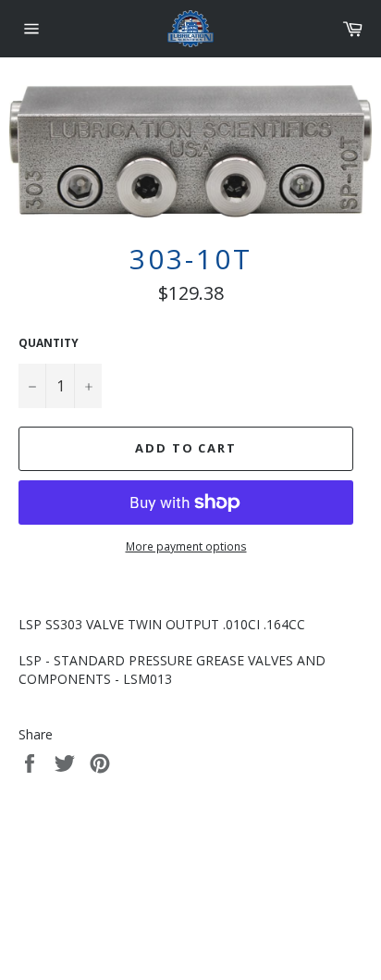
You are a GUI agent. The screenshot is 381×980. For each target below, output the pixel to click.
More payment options (186, 547)
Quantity (48, 343)
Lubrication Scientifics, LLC (125, 887)
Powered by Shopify (249, 887)
